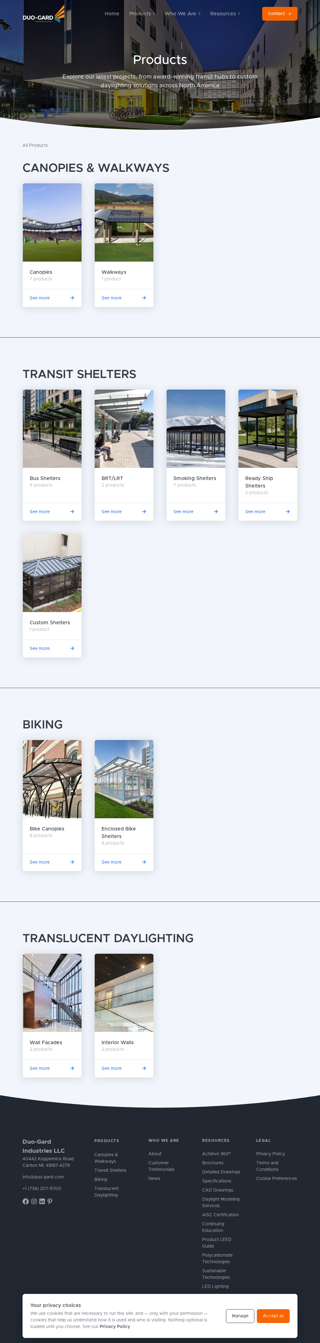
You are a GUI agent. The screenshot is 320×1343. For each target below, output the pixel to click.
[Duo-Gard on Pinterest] (50, 1202)
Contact (276, 14)
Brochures (212, 1163)
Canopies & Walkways (95, 168)
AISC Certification (220, 1215)
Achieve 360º (216, 1154)
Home (112, 13)
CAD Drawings (217, 1190)
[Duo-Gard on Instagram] (34, 1202)
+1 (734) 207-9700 (41, 1189)
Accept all (273, 1316)
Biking (42, 725)
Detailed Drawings (221, 1172)
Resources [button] (223, 13)
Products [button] (140, 13)
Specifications (216, 1181)
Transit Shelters (79, 374)
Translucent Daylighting (108, 939)
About (155, 1154)
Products (106, 1141)
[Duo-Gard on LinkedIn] (42, 1202)
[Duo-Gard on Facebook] (25, 1202)
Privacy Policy (270, 1154)
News (154, 1179)
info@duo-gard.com (43, 1177)
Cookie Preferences (276, 1179)
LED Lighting (215, 1286)
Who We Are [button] (180, 13)
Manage (240, 1316)
